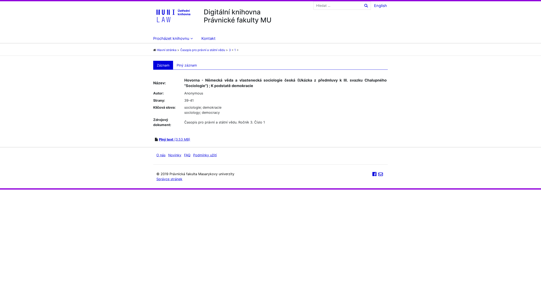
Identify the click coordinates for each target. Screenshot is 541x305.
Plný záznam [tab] (187, 65)
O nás (160, 155)
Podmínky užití (205, 155)
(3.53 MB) (174, 139)
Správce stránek (169, 179)
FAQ (187, 155)
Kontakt (208, 38)
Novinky (174, 155)
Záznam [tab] (163, 65)
